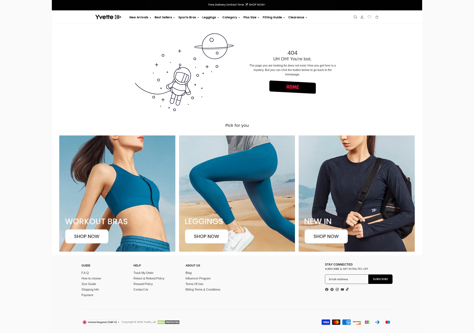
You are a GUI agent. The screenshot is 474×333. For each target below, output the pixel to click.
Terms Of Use (194, 284)
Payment (87, 295)
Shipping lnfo (90, 289)
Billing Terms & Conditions (203, 289)
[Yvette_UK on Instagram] (337, 289)
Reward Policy (143, 284)
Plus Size (249, 17)
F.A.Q (85, 272)
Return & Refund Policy (148, 278)
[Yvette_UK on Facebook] (327, 289)
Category (229, 17)
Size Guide (88, 284)
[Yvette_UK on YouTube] (342, 289)
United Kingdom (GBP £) (102, 322)
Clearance (296, 17)
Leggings (209, 17)
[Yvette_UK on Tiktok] (347, 289)
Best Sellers (163, 17)
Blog (189, 272)
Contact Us (140, 289)
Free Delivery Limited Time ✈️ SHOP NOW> (237, 4)
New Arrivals (138, 17)
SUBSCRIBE (380, 279)
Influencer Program (198, 278)
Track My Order (143, 272)
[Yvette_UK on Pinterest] (332, 289)
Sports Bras (187, 17)
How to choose (91, 278)
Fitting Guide (272, 17)
